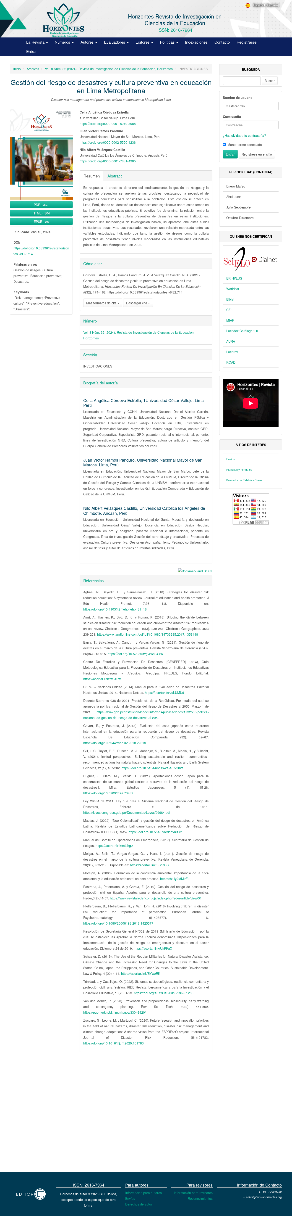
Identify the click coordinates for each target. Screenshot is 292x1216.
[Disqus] (111, 1114)
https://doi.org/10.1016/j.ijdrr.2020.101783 (113, 1043)
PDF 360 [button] (41, 204)
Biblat (230, 299)
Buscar (270, 80)
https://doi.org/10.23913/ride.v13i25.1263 (163, 993)
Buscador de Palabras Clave (244, 480)
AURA (230, 341)
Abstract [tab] (114, 176)
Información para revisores (193, 1192)
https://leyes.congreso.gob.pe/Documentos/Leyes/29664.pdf (126, 812)
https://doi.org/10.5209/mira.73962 (108, 793)
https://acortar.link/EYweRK (140, 973)
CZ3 (229, 309)
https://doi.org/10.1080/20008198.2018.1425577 (118, 923)
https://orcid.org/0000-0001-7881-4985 (108, 161)
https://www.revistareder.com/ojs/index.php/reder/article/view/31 (156, 898)
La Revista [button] (36, 42)
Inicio (17, 68)
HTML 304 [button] (41, 213)
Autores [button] (88, 42)
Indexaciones (196, 42)
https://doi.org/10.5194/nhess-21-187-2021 (153, 768)
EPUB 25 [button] (41, 221)
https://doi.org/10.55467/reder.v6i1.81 (156, 832)
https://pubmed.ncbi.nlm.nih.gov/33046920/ (114, 1012)
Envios (230, 459)
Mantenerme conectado (244, 144)
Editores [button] (143, 42)
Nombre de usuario (238, 97)
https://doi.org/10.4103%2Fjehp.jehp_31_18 (115, 609)
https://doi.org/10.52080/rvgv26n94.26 (135, 653)
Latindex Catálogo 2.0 (242, 330)
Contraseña (232, 116)
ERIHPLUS (234, 278)
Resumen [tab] (91, 176)
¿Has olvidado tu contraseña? (244, 135)
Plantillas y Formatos (239, 469)
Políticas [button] (168, 42)
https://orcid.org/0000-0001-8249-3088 (108, 123)
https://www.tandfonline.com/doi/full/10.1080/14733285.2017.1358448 (147, 634)
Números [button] (63, 42)
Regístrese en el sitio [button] (257, 154)
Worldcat (232, 288)
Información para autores (143, 1192)
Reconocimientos (200, 1198)
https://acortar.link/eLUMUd (164, 692)
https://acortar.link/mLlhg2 (114, 845)
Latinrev (232, 351)
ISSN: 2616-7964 (174, 29)
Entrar (31, 51)
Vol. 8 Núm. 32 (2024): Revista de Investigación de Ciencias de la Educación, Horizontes (109, 68)
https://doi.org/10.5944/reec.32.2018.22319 (114, 742)
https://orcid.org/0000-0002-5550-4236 (108, 142)
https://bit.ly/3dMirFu (175, 878)
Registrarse (246, 42)
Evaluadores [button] (115, 42)
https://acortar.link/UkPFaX (153, 948)
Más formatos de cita (101, 303)
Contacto (222, 42)
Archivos (33, 68)
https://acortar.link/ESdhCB (149, 865)
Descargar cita (137, 303)
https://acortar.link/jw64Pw (102, 679)
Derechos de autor (138, 1204)
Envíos (130, 1198)
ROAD (230, 362)
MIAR (230, 320)
